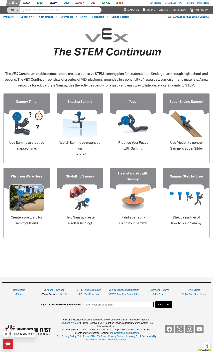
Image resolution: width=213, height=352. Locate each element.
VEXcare (19, 294)
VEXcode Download (54, 289)
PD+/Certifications (89, 294)
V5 (65, 294)
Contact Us (133, 9)
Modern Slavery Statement (113, 339)
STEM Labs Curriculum (89, 289)
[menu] (66, 16)
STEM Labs (170, 2)
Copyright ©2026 (69, 322)
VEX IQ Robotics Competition (124, 289)
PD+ (181, 2)
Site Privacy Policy (66, 336)
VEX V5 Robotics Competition (123, 294)
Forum (190, 2)
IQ (60, 294)
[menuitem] (9, 16)
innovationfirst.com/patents (124, 332)
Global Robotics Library (194, 294)
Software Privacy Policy (110, 336)
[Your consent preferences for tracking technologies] (207, 346)
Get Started (155, 2)
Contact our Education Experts (190, 16)
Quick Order (179, 9)
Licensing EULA (133, 336)
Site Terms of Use (87, 336)
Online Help (203, 2)
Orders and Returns (159, 289)
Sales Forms (158, 294)
